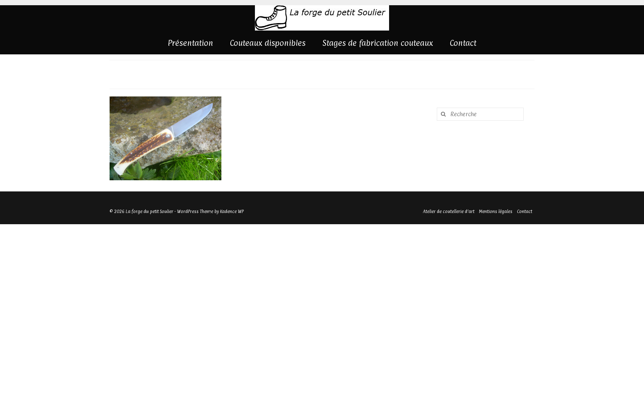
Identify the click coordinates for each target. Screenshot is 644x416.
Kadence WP (232, 211)
